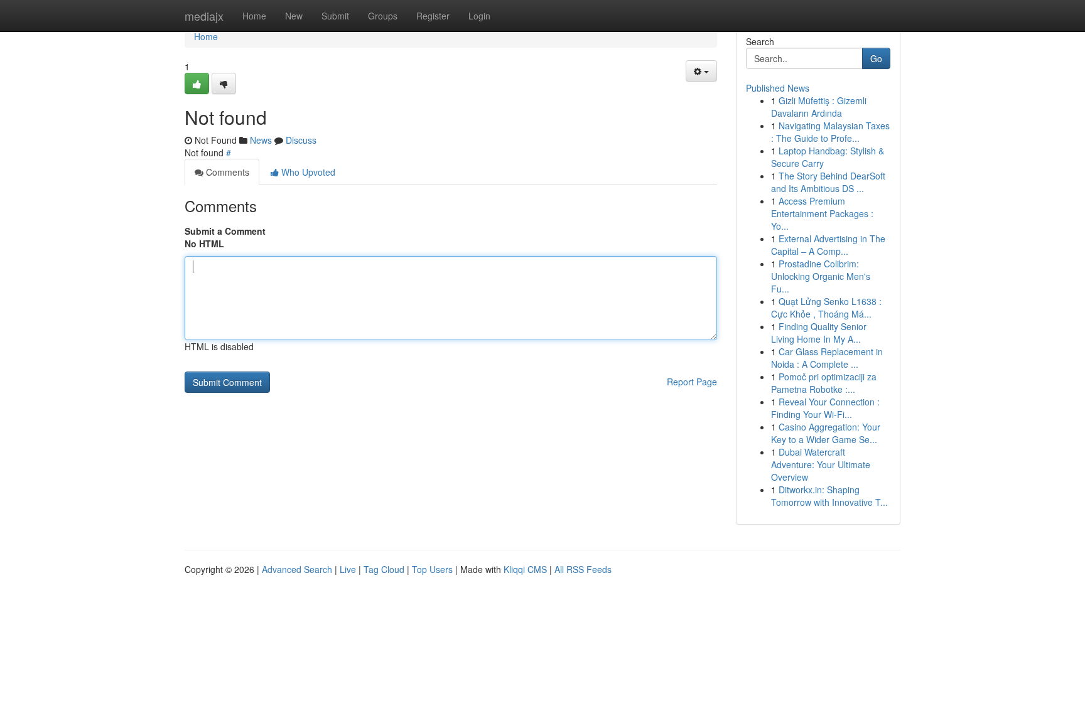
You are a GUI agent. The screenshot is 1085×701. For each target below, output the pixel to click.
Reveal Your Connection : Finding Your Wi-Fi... (825, 407)
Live (348, 569)
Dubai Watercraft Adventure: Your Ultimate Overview (820, 464)
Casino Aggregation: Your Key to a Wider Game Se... (825, 433)
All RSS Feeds (583, 569)
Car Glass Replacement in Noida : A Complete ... (827, 357)
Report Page (692, 381)
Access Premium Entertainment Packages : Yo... (822, 213)
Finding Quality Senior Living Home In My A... (818, 332)
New (294, 15)
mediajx (204, 16)
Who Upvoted (307, 172)
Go (876, 58)
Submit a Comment (225, 231)
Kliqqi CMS (525, 569)
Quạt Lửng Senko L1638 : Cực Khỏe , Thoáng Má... (826, 307)
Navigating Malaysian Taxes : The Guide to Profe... (830, 131)
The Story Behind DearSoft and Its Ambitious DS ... (828, 182)
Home (254, 15)
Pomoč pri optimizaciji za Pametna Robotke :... (824, 382)
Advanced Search (297, 569)
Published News (777, 88)
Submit (335, 15)
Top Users (432, 569)
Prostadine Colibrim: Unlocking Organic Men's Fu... (820, 276)
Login (479, 15)
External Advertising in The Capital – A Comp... (828, 244)
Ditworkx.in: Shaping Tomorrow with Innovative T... (829, 495)
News (261, 140)
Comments (226, 172)
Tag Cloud (384, 569)
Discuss (301, 140)
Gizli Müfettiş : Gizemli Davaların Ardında (818, 106)
